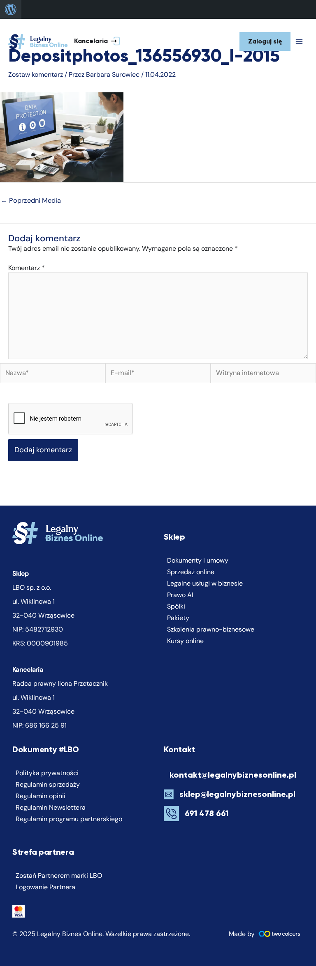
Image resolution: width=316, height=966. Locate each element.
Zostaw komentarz (35, 74)
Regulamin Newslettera (51, 807)
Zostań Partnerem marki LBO (59, 875)
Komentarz (26, 267)
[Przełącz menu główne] (299, 41)
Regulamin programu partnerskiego (69, 819)
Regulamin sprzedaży (48, 784)
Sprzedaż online (190, 572)
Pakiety (178, 617)
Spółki (176, 606)
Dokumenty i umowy (197, 560)
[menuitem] (10, 9)
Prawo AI (180, 595)
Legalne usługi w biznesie (205, 583)
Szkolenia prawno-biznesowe (210, 629)
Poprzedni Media (31, 200)
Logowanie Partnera (45, 887)
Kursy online (185, 640)
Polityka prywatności (47, 773)
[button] (103, 41)
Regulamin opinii (40, 796)
